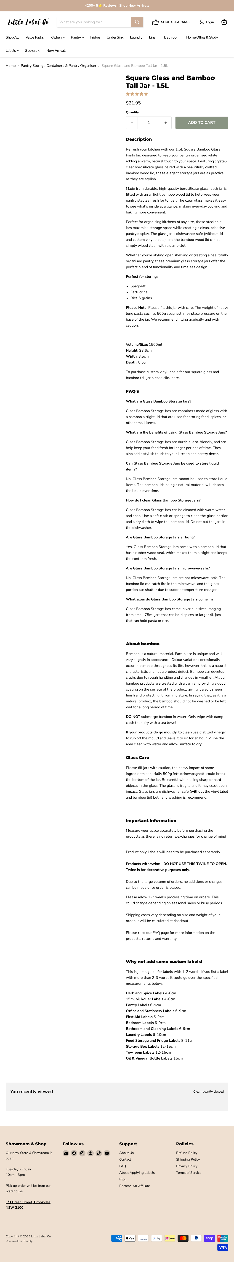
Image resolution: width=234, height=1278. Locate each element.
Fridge (95, 37)
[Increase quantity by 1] (166, 123)
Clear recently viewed (208, 1092)
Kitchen (56, 37)
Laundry (136, 37)
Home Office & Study (202, 37)
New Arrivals (56, 50)
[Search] (137, 22)
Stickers (31, 50)
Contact (125, 1159)
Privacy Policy (186, 1166)
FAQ (122, 1166)
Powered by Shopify (19, 1241)
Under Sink (115, 37)
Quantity (132, 112)
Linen (153, 37)
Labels (11, 50)
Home (11, 66)
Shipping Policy (188, 1159)
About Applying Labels (137, 1172)
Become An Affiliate (134, 1186)
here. (175, 377)
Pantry (76, 37)
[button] (137, 94)
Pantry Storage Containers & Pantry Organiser (58, 66)
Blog (122, 1179)
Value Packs (35, 37)
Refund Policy (186, 1153)
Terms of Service (188, 1172)
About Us (126, 1153)
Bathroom (171, 37)
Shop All (12, 37)
